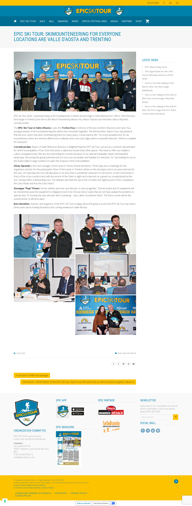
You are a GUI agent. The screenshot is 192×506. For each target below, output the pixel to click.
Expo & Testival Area (94, 21)
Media (114, 21)
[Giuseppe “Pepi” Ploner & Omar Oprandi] (105, 233)
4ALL (51, 21)
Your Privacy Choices (100, 503)
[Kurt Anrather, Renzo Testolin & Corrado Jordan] (105, 274)
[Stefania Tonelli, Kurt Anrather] (105, 315)
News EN (133, 353)
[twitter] (118, 364)
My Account (153, 3)
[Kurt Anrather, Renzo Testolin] (44, 280)
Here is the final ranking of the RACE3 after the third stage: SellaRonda (158, 87)
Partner (127, 21)
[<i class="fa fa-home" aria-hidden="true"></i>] (16, 21)
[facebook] (113, 364)
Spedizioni (61, 493)
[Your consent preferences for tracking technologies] (5, 501)
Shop (139, 21)
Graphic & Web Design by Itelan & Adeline (30, 485)
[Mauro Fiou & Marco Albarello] (44, 236)
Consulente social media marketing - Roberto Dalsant (34, 488)
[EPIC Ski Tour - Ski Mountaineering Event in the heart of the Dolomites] (94, 11)
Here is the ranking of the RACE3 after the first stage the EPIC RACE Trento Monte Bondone (159, 110)
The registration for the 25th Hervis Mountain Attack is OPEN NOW (157, 75)
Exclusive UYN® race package (32, 375)
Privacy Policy (79, 493)
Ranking (63, 21)
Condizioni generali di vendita (33, 493)
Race (42, 21)
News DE (126, 353)
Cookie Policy (23, 495)
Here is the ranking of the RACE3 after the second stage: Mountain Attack (159, 98)
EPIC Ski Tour (28, 21)
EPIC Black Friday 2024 (156, 67)
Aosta (120, 353)
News (75, 21)
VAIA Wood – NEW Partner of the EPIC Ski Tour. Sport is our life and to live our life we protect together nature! (77, 381)
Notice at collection (84, 503)
